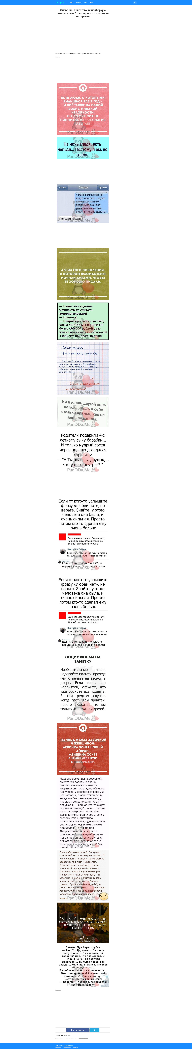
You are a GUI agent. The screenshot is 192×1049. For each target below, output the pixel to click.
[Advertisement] (77, 35)
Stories (71, 2)
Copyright (75, 1047)
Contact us (58, 1047)
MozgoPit (60, 2)
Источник (58, 990)
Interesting (78, 2)
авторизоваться (83, 1038)
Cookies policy (67, 1047)
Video (85, 2)
